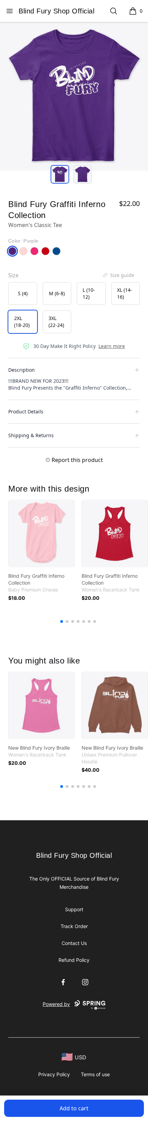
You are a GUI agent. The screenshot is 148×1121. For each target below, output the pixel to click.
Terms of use (95, 1074)
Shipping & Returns (31, 435)
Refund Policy (74, 960)
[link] (41, 533)
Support (74, 909)
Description (21, 370)
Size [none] (13, 275)
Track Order (74, 926)
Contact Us (74, 943)
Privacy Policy (54, 1074)
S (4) (23, 293)
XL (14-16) (124, 293)
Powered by (56, 1004)
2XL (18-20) (22, 321)
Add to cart (74, 1108)
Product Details (25, 411)
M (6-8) (57, 293)
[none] (118, 275)
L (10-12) (89, 293)
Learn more (111, 346)
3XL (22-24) (56, 321)
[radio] (22, 293)
